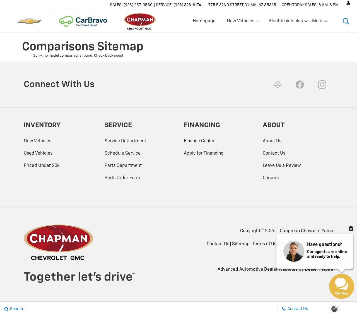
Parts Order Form (122, 178)
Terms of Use (265, 244)
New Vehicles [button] (240, 22)
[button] (346, 21)
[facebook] (300, 84)
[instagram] (322, 84)
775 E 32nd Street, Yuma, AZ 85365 (242, 5)
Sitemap (241, 244)
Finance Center (199, 141)
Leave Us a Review (282, 166)
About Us (272, 141)
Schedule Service (123, 153)
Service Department (125, 141)
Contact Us (274, 153)
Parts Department (123, 166)
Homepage (204, 21)
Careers (271, 178)
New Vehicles (37, 141)
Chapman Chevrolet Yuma (306, 231)
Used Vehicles (38, 153)
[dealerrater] (277, 84)
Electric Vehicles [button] (286, 22)
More (318, 22)
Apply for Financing (204, 153)
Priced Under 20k (42, 166)
